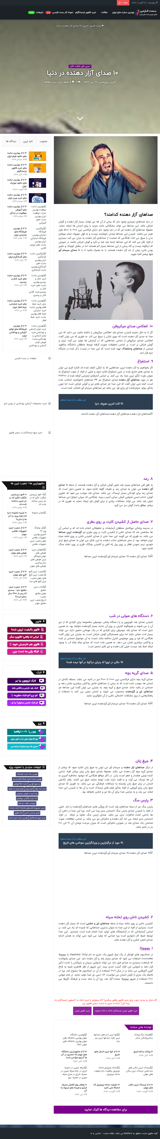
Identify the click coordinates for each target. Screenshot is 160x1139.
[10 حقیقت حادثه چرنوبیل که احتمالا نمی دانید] (106, 1074)
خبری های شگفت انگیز (80, 66)
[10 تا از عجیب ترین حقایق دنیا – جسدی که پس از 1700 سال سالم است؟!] (37, 595)
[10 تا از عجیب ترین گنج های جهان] (37, 576)
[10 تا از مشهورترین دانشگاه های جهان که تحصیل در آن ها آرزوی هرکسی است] (73, 1041)
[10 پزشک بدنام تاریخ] (139, 1041)
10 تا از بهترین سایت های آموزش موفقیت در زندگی (17, 210)
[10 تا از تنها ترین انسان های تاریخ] (106, 1041)
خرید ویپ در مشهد (15, 788)
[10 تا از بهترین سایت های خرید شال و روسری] (37, 285)
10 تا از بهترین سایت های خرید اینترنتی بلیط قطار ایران (17, 304)
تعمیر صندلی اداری (32, 813)
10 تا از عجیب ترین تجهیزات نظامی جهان (18, 531)
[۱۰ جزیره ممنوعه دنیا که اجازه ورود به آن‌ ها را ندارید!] (37, 516)
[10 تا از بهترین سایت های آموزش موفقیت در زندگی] (37, 215)
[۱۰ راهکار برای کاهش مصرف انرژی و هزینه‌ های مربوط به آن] (73, 1074)
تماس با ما (95, 1133)
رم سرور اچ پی (34, 784)
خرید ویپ (29, 788)
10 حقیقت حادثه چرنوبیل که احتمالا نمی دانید (106, 1086)
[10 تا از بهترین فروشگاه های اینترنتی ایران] (37, 238)
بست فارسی (95, 26)
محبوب (43, 141)
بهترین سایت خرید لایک (18, 817)
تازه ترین (28, 141)
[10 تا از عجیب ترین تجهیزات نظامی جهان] (37, 536)
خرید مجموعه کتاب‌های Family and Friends (27, 808)
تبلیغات (36, 12)
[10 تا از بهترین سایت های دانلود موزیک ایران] (37, 183)
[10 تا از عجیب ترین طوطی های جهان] (37, 558)
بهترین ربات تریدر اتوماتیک (27, 774)
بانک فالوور (19, 813)
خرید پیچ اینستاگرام (37, 817)
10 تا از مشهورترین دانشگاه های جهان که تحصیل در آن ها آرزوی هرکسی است (74, 1054)
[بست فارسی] (146, 12)
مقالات (104, 12)
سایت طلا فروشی (20, 784)
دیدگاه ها (11, 141)
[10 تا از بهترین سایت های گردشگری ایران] (37, 262)
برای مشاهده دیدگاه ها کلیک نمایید (105, 1109)
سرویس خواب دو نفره (27, 803)
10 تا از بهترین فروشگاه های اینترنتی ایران (20, 231)
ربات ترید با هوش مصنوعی (27, 793)
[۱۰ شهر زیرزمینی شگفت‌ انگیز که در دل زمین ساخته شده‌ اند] (37, 499)
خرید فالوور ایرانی (82, 1010)
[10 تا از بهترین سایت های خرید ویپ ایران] (37, 198)
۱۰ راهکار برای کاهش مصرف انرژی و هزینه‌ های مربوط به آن (74, 1087)
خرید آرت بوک (40, 788)
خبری (85, 26)
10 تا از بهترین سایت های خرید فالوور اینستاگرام (17, 168)
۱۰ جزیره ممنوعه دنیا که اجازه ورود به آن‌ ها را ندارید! (17, 516)
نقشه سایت (108, 1133)
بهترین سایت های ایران (123, 12)
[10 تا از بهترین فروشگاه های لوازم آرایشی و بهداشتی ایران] (37, 335)
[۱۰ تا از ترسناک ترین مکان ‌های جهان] (139, 1074)
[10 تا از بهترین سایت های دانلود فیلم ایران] (37, 156)
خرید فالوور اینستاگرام (85, 12)
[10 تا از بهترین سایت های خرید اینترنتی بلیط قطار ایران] (37, 310)
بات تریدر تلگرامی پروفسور (27, 798)
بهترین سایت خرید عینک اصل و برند (27, 779)
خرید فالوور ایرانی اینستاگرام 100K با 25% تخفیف (116, 1010)
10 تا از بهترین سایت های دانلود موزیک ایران (17, 183)
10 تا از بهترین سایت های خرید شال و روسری (17, 279)
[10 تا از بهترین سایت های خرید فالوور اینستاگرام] (37, 168)
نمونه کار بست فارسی (60, 12)
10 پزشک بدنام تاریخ (143, 1051)
